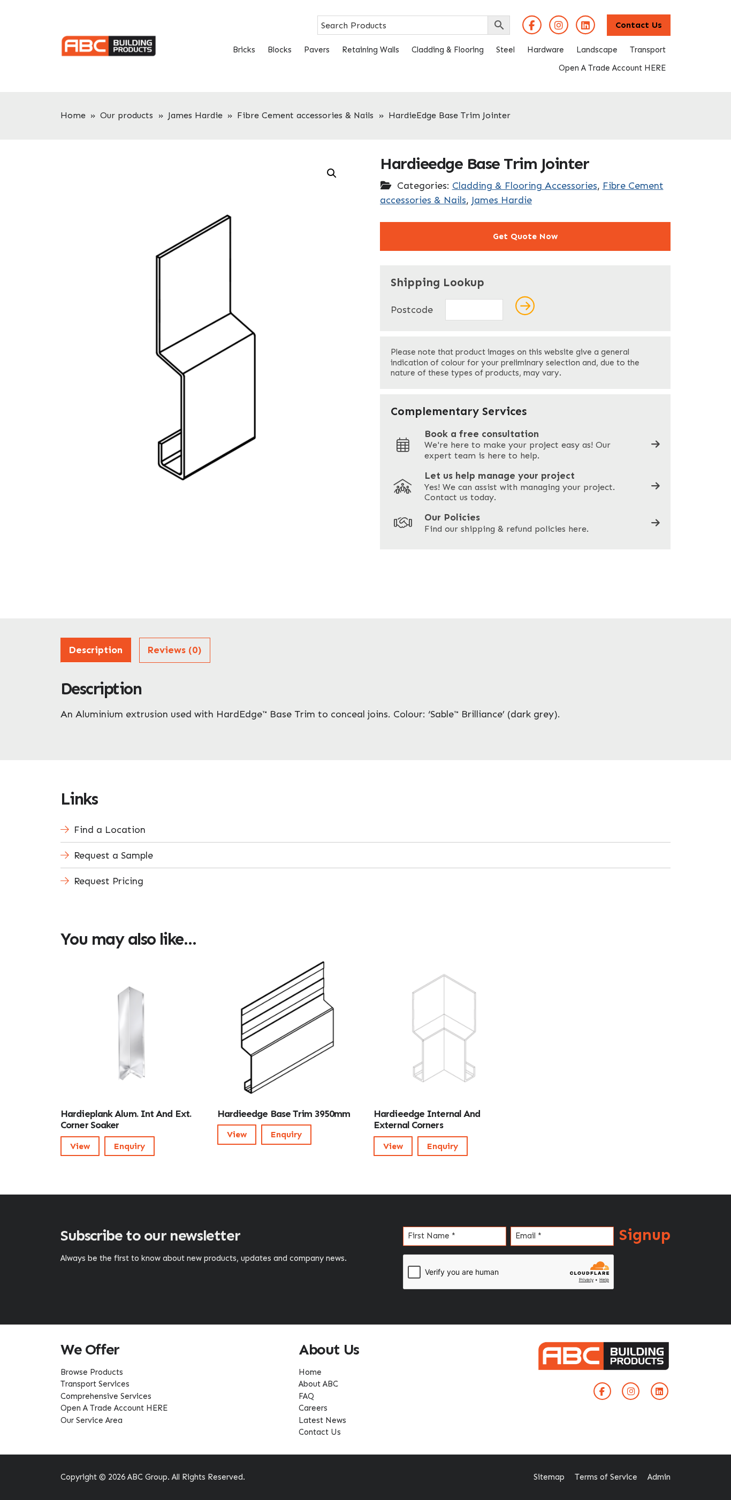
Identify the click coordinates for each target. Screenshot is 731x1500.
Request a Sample (113, 855)
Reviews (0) (174, 650)
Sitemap (549, 1477)
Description (95, 650)
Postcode (412, 310)
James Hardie (195, 115)
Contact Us (638, 25)
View (80, 1146)
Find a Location (110, 830)
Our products (126, 115)
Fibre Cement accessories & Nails (305, 115)
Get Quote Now (525, 236)
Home (73, 115)
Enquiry (129, 1146)
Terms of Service (606, 1477)
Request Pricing (108, 881)
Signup (645, 1235)
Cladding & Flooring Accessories (524, 186)
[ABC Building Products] (108, 42)
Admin (659, 1477)
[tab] (95, 650)
